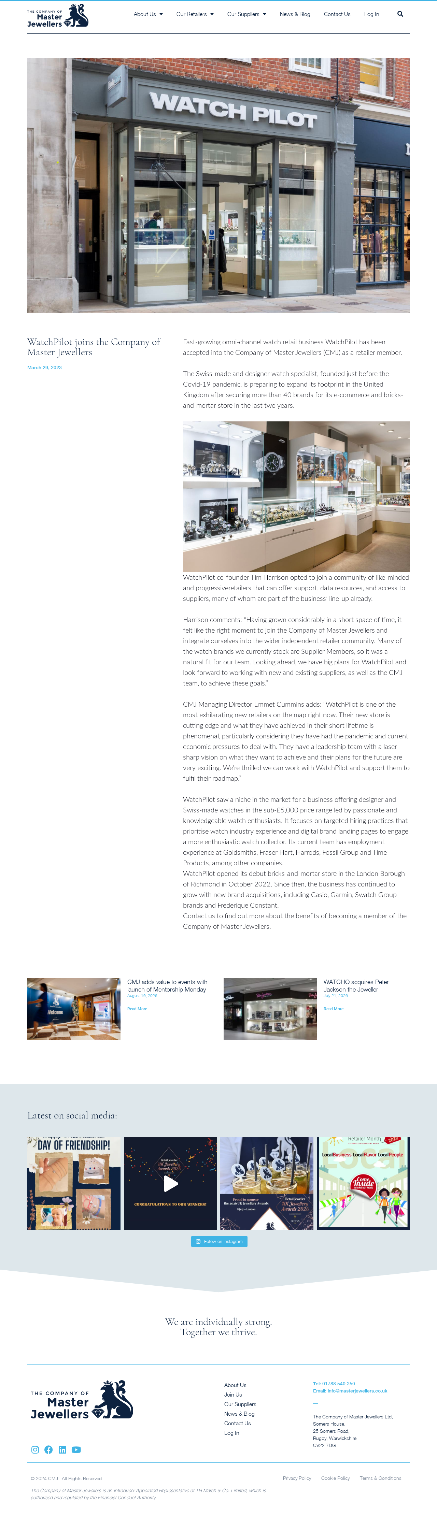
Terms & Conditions (380, 1478)
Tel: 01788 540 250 (334, 1383)
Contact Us (337, 14)
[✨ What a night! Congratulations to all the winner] (170, 1183)
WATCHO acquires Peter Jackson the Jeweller (356, 985)
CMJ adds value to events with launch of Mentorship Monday (167, 985)
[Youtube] (76, 1449)
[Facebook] (48, 1449)
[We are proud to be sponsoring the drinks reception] (266, 1183)
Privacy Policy (297, 1478)
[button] (400, 14)
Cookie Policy (335, 1478)
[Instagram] (35, 1449)
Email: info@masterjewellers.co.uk (350, 1391)
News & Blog (295, 14)
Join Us (233, 1394)
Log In (371, 14)
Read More (137, 1008)
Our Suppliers (240, 1404)
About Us (235, 1385)
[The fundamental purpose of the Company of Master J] (363, 1183)
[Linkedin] (62, 1449)
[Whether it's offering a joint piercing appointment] (74, 1183)
